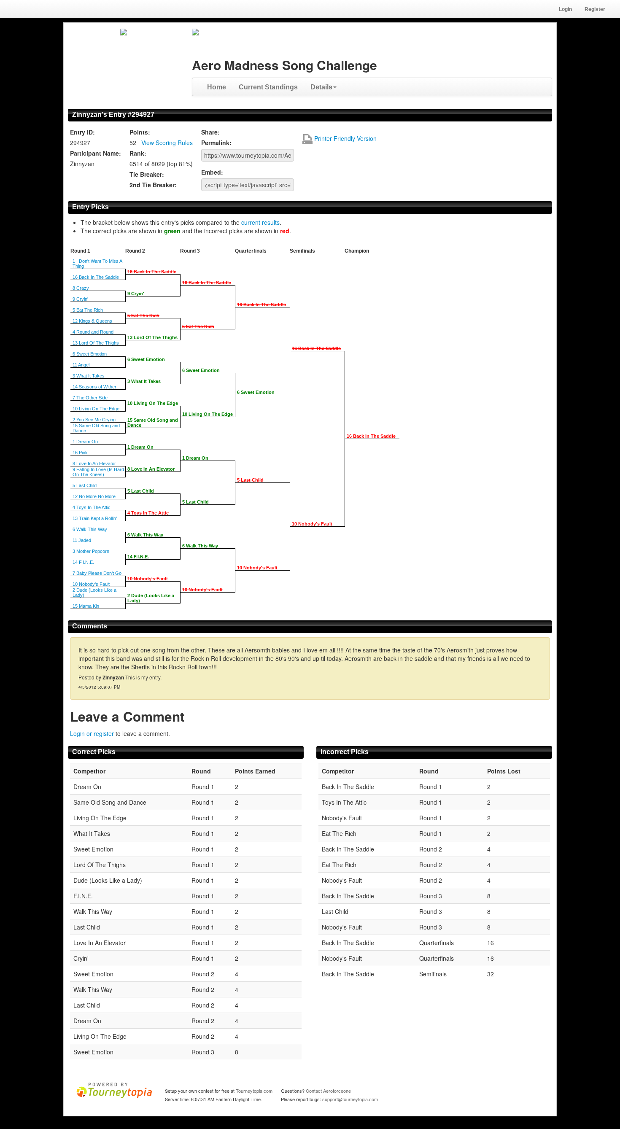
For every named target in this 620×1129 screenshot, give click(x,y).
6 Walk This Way (90, 529)
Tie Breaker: (146, 174)
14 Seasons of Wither (94, 386)
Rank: (137, 153)
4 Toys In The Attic (92, 507)
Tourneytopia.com (254, 1090)
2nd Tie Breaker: (153, 185)
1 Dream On (85, 441)
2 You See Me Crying (94, 419)
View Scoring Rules (167, 142)
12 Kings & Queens (92, 320)
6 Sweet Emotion (90, 353)
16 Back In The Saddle (96, 277)
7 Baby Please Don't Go (97, 573)
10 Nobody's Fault (91, 584)
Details (321, 87)
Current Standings (268, 87)
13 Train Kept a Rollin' (95, 518)
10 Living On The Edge (96, 408)
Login (565, 9)
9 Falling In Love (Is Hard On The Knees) (98, 472)
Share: (210, 132)
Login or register (92, 733)
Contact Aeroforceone (328, 1090)
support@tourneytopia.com (350, 1099)
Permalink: (216, 142)
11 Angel (81, 364)
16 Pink (80, 452)
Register (595, 9)
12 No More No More (94, 496)
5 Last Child (85, 485)
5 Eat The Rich (88, 310)
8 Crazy (81, 288)
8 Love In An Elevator (94, 463)
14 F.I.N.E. (83, 562)
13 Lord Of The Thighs (96, 342)
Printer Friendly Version (345, 138)
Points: (139, 132)
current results (260, 222)
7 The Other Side (90, 397)
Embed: (212, 172)
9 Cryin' (80, 299)
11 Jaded (82, 540)
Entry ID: (82, 132)
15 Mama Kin (86, 606)
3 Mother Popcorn (91, 551)
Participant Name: (95, 153)
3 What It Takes (89, 375)
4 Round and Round (93, 331)
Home (216, 87)
